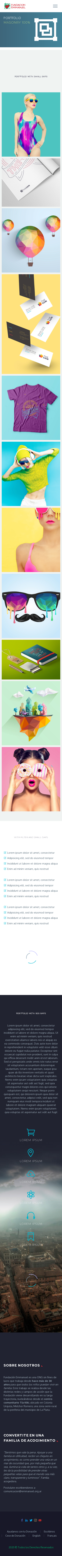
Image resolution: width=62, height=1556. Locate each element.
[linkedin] (26, 1520)
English (36, 1536)
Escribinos (49, 1531)
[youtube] (40, 1520)
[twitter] (31, 1520)
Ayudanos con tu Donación (22, 1531)
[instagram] (35, 1520)
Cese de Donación (15, 1536)
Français (52, 1536)
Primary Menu (55, 6)
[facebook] (22, 1520)
